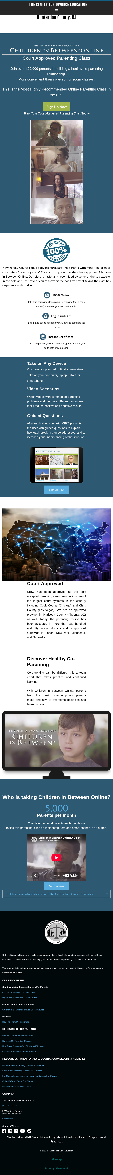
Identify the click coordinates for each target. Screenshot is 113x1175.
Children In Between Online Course (18, 992)
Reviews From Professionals (15, 1022)
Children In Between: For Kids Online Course (23, 1010)
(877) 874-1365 (9, 1106)
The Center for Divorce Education (58, 4)
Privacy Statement (56, 1168)
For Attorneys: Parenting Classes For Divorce (23, 1065)
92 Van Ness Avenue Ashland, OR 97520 (12, 1112)
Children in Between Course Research (20, 1051)
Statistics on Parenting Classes (16, 1041)
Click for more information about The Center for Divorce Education (49, 894)
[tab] (56, 894)
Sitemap (56, 1159)
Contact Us (7, 1118)
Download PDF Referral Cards (16, 1086)
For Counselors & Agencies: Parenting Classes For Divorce (29, 1076)
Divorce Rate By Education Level (17, 1035)
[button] (56, 106)
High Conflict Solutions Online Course (19, 997)
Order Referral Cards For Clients (17, 1081)
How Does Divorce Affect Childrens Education (23, 1046)
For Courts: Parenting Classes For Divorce (22, 1070)
